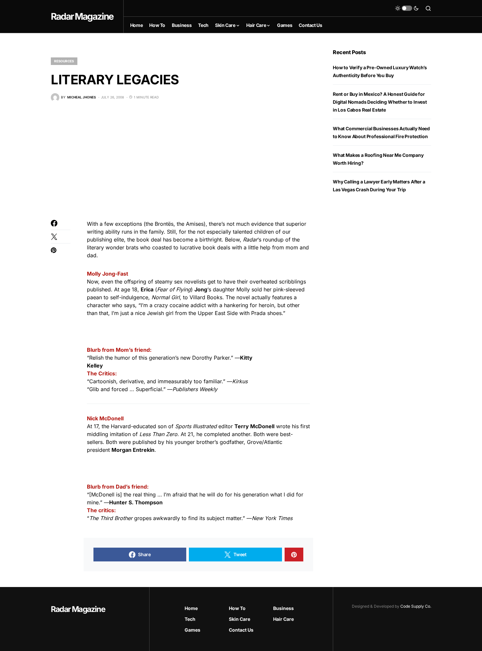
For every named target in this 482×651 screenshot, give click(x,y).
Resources (64, 61)
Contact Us (241, 630)
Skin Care (239, 619)
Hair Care (283, 619)
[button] (407, 8)
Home (191, 608)
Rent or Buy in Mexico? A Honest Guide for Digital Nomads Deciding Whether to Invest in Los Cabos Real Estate (380, 102)
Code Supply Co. (415, 606)
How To (237, 608)
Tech (190, 619)
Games (192, 630)
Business (283, 608)
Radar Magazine (82, 16)
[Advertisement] (182, 161)
